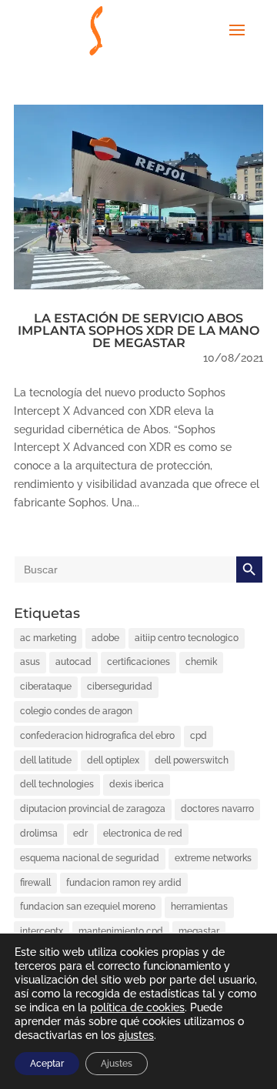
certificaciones (138, 661)
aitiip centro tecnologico (187, 638)
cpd (198, 735)
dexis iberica (136, 784)
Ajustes (116, 1063)
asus (30, 661)
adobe (105, 638)
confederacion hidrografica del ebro (97, 735)
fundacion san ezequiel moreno (87, 906)
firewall (35, 882)
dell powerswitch (192, 760)
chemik (201, 661)
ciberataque (46, 686)
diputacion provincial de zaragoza (92, 808)
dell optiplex (113, 760)
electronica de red (142, 833)
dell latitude (46, 760)
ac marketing (48, 638)
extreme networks (213, 858)
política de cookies (137, 1007)
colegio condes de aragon (76, 711)
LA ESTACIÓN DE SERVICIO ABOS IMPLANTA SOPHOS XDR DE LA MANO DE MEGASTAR (138, 330)
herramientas (199, 906)
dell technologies (57, 784)
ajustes (136, 1035)
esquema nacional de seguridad (89, 858)
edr (80, 833)
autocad (73, 661)
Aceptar (47, 1063)
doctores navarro (217, 808)
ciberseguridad (119, 686)
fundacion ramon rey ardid (124, 882)
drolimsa (39, 833)
